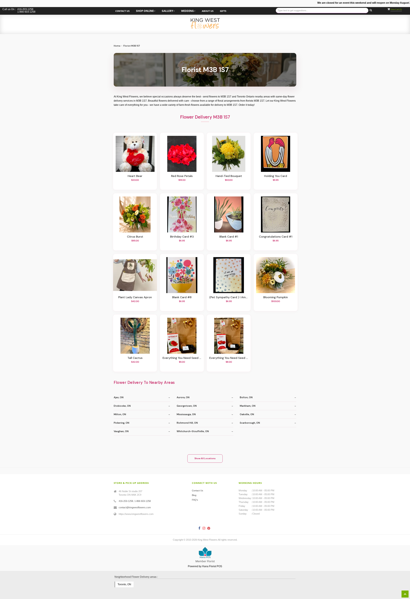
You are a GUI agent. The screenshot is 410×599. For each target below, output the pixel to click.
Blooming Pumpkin (275, 297)
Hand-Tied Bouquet (229, 176)
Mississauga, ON (186, 414)
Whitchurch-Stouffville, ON (193, 431)
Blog (194, 495)
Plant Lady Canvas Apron (135, 297)
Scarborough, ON (250, 422)
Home (117, 45)
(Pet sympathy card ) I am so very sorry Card (228, 297)
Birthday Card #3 (182, 237)
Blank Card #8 (182, 297)
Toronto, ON (124, 584)
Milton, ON (120, 414)
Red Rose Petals (182, 176)
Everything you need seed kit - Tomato (228, 358)
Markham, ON (247, 405)
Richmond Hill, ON (187, 422)
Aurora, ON (183, 397)
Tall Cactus (135, 358)
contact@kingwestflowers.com (135, 507)
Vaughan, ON (121, 431)
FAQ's (195, 500)
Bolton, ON (246, 397)
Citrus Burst (135, 237)
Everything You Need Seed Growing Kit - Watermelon (182, 358)
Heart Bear (135, 176)
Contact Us (122, 10)
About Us (207, 10)
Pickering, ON (121, 422)
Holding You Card (275, 176)
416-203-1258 (126, 501)
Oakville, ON (247, 414)
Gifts (223, 10)
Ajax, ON (118, 397)
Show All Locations (205, 458)
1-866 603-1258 (142, 501)
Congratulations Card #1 (275, 237)
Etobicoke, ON (122, 405)
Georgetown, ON (187, 405)
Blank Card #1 (228, 237)
